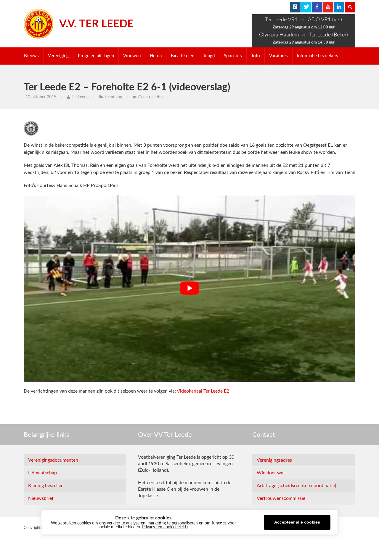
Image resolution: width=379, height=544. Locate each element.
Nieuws (31, 56)
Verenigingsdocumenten (53, 460)
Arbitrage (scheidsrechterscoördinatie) (296, 485)
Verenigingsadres (274, 460)
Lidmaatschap (42, 473)
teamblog (113, 97)
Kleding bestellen (46, 485)
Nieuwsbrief (41, 498)
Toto (255, 56)
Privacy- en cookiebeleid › (165, 527)
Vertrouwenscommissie (281, 498)
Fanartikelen (182, 56)
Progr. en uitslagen (96, 56)
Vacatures (278, 56)
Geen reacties (150, 97)
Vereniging (58, 56)
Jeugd (209, 56)
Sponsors (233, 56)
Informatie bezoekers (317, 56)
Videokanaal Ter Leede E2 (203, 391)
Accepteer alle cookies (297, 522)
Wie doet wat (271, 473)
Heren (156, 56)
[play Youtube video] (189, 288)
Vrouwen (132, 56)
